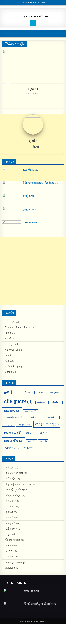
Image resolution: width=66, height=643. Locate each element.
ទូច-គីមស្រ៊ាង (55, 402)
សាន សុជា (8, 425)
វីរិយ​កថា (8, 355)
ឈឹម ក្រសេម (18, 401)
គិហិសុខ (29, 392)
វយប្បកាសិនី (29, 196)
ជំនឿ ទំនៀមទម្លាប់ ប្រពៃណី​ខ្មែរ (17, 484)
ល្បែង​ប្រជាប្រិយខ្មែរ (51, 417)
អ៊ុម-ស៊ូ (43, 441)
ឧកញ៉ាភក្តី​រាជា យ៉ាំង (11, 448)
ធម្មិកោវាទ (33, 89)
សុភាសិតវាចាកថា (31, 169)
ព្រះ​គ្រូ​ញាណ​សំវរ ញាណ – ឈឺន (15, 417)
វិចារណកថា (10, 545)
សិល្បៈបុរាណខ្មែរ (24, 425)
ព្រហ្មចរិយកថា (29, 209)
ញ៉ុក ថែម (41, 402)
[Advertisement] (33, 271)
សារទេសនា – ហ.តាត (13, 350)
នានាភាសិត (10, 518)
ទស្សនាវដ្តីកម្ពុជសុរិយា (14, 490)
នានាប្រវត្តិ (9, 512)
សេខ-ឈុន (30, 433)
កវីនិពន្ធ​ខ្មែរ (9, 467)
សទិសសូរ (9, 551)
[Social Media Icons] (33, 23)
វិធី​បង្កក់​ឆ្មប (9, 361)
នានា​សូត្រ (9, 523)
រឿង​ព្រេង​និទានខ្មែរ (12, 540)
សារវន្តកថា (9, 557)
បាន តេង (12, 410)
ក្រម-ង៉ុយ (12, 392)
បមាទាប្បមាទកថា (31, 222)
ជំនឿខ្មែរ (41, 392)
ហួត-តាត (44, 433)
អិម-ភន (31, 441)
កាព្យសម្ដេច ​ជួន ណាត (14, 473)
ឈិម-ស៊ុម (54, 392)
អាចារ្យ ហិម (13, 440)
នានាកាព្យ (9, 501)
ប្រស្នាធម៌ (9, 534)
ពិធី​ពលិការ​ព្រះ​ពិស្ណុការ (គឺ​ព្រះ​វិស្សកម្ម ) (40, 183)
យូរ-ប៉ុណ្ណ (35, 417)
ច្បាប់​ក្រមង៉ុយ (10, 478)
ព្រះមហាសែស (30, 411)
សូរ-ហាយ (12, 432)
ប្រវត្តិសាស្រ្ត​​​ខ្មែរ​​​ (11, 529)
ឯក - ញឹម (28, 448)
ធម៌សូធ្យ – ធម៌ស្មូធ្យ (13, 495)
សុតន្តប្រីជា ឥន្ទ (47, 424)
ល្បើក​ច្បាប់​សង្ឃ (11, 372)
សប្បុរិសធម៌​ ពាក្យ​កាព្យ (14, 366)
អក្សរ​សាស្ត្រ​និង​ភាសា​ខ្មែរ (15, 562)
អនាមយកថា (10, 568)
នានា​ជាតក (9, 506)
